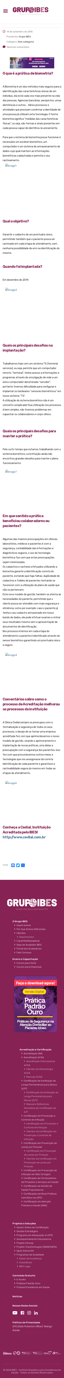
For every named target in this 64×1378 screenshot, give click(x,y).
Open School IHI (24, 1250)
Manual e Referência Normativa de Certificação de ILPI (40, 1108)
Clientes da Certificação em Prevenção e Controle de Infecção (40, 1135)
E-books (20, 1279)
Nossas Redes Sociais (25, 1305)
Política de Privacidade (26, 1322)
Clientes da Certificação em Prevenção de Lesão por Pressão (40, 1162)
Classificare (25, 1262)
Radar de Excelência (30, 1258)
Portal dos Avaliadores (28, 948)
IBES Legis (24, 1266)
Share (5, 865)
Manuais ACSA (33, 1077)
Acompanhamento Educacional (33, 1239)
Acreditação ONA (32, 1053)
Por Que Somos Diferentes (30, 929)
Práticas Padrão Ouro (27, 1283)
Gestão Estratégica (26, 1231)
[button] (5, 11)
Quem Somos (23, 925)
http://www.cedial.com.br (24, 837)
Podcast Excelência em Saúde (32, 1287)
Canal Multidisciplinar (27, 941)
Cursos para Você (25, 963)
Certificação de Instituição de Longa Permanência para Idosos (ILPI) (41, 1096)
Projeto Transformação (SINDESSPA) (36, 1247)
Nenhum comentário (18, 47)
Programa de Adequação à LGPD (34, 1235)
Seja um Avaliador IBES (28, 944)
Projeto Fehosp (24, 1243)
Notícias (17, 1296)
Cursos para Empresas (28, 967)
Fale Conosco (23, 952)
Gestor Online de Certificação (32, 1227)
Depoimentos (26, 937)
